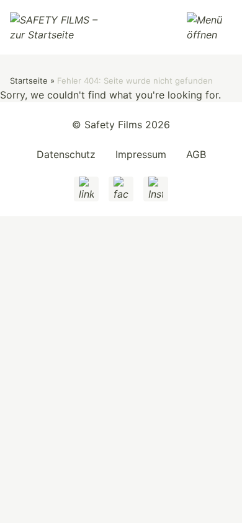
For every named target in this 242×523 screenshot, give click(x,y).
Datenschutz (66, 154)
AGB (196, 154)
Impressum (140, 154)
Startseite (29, 81)
